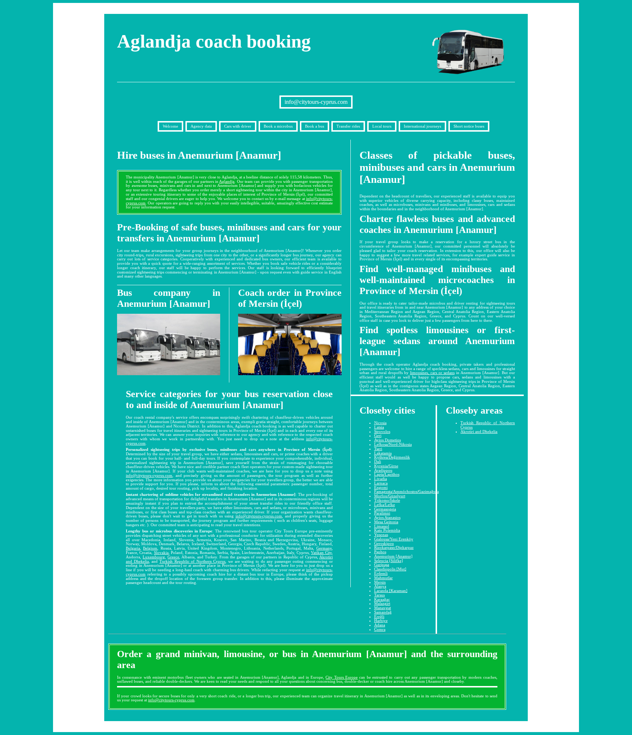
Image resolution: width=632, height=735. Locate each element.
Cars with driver (237, 126)
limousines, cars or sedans (432, 372)
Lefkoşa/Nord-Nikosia (393, 444)
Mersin (380, 582)
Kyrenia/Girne (386, 466)
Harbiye (381, 620)
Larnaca (381, 483)
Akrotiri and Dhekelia (478, 431)
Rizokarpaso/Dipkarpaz (394, 547)
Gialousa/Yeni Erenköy (393, 539)
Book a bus (314, 126)
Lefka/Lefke (384, 504)
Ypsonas (381, 534)
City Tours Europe (342, 677)
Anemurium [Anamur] (393, 556)
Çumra (379, 629)
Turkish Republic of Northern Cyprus (192, 561)
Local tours (381, 126)
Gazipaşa (381, 564)
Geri (377, 435)
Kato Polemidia (387, 530)
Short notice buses (469, 126)
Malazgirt (382, 603)
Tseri (378, 448)
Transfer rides (348, 126)
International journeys (422, 126)
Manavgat (382, 608)
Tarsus (379, 595)
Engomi (381, 487)
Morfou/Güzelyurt (389, 496)
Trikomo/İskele (387, 500)
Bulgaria (133, 548)
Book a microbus (278, 126)
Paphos (380, 552)
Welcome (170, 126)
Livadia (380, 478)
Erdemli (381, 573)
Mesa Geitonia (386, 522)
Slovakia (161, 552)
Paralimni (382, 513)
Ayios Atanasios (387, 517)
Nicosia (380, 423)
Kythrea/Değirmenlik (392, 457)
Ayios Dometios (387, 440)
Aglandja (226, 181)
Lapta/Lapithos (386, 474)
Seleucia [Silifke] (388, 560)
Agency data (201, 126)
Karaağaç (382, 599)
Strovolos (382, 431)
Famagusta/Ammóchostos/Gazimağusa (406, 491)
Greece (173, 557)
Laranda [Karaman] (390, 590)
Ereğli (379, 616)
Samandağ (383, 612)
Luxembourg (154, 557)
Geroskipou (384, 543)
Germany (324, 548)
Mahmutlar (383, 578)
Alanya (380, 586)
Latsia (379, 427)
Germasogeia (385, 509)
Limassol (381, 526)
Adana (379, 625)
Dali (377, 461)
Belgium (150, 548)
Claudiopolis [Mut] (390, 569)
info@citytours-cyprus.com (316, 102)
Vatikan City (321, 552)
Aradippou (383, 470)
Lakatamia (383, 453)
